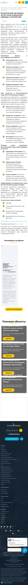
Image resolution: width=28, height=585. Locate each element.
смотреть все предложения (14, 309)
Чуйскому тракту (22, 26)
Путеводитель (4, 504)
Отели (2, 498)
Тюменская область (5, 480)
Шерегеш (3, 484)
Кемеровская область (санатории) (9, 459)
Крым (2, 465)
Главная (3, 7)
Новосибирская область (6, 469)
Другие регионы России (6, 453)
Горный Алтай (4, 451)
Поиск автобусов (4, 493)
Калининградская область (7, 457)
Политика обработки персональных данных (14, 564)
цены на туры (19, 224)
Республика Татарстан (6, 476)
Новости (3, 521)
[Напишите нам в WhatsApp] (7, 583)
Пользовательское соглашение (14, 566)
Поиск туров (3, 489)
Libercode (14, 552)
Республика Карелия (5, 474)
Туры (2, 500)
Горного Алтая (16, 27)
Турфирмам (3, 517)
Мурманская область (6, 467)
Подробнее (9, 338)
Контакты (3, 513)
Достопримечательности (11, 7)
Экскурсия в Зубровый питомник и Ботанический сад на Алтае (8, 265)
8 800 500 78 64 (14, 434)
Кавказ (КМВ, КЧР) (5, 455)
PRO (16, 2)
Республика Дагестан (6, 472)
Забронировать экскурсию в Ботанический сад (14, 221)
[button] (24, 21)
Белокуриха (3, 449)
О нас (2, 523)
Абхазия (3, 448)
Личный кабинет (12, 439)
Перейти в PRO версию (11, 430)
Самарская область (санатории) (8, 478)
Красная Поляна (4, 461)
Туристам (3, 515)
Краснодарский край (6, 463)
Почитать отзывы (5, 511)
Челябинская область (6, 482)
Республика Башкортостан (7, 470)
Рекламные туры (5, 506)
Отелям (2, 519)
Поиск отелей (4, 491)
